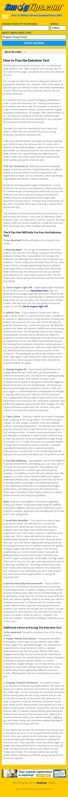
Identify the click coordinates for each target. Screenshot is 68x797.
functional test (39, 290)
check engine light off (35, 306)
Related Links (13, 51)
